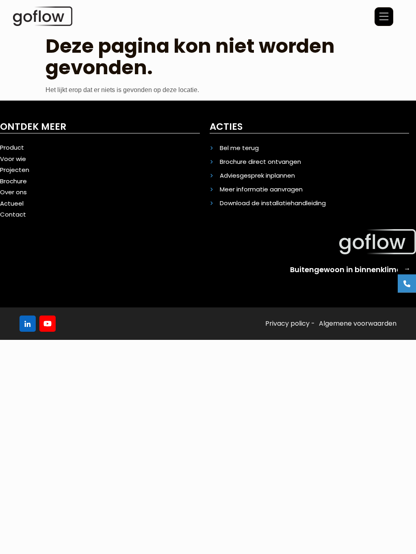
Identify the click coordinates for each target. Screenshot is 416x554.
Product (12, 147)
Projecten (14, 169)
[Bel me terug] (310, 148)
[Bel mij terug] (407, 284)
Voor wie (13, 159)
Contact (13, 214)
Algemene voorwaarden (357, 323)
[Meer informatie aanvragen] (310, 189)
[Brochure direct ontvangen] (310, 162)
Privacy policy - (290, 323)
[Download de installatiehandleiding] (310, 203)
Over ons (13, 192)
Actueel (12, 203)
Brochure (13, 181)
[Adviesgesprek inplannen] (310, 175)
